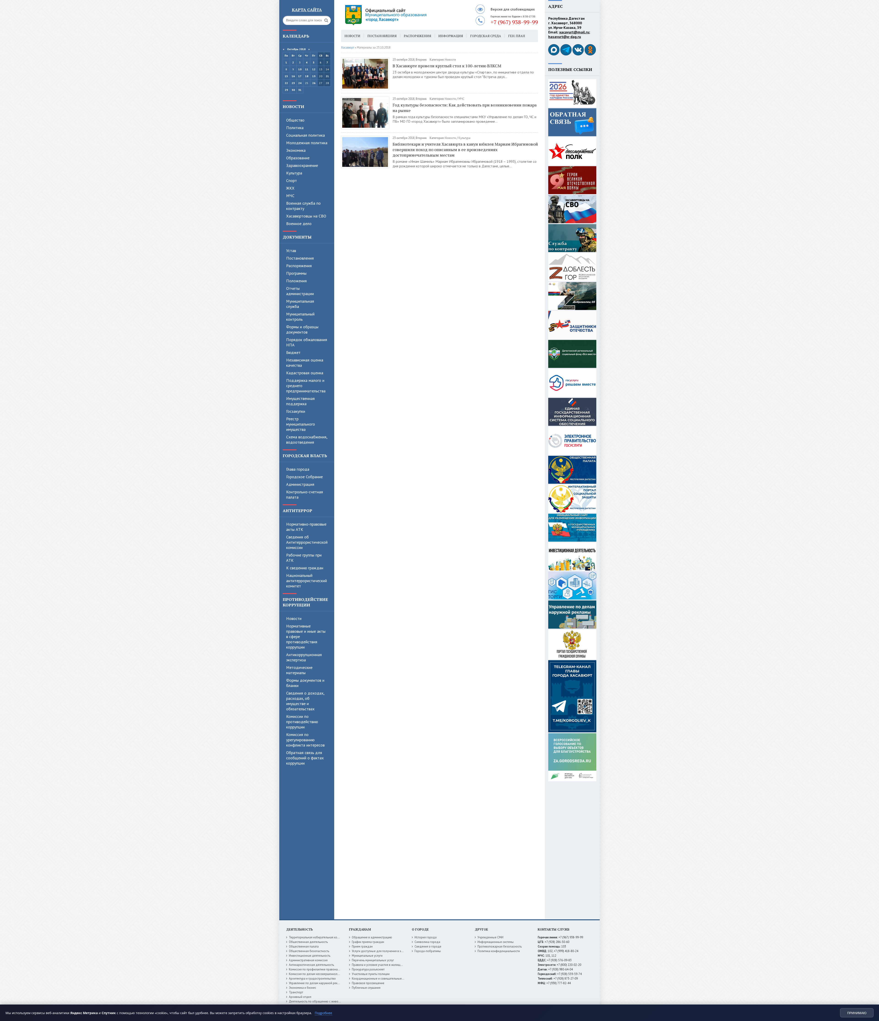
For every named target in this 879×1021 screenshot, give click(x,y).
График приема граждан (368, 942)
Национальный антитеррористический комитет (306, 581)
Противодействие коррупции (305, 602)
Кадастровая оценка (304, 372)
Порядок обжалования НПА (306, 342)
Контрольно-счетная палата (304, 494)
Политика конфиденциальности (498, 951)
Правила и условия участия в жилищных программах (387, 965)
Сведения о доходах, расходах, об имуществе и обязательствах (305, 700)
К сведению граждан (304, 567)
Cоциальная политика (305, 135)
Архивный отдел (300, 997)
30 (293, 90)
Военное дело (299, 223)
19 (313, 76)
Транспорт (296, 992)
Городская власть (305, 455)
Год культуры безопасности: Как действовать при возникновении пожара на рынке (465, 107)
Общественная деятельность (308, 942)
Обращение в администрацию (372, 937)
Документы (297, 237)
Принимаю (856, 1013)
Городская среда (485, 36)
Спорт (291, 180)
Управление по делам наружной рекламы (317, 983)
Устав (291, 250)
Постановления (300, 258)
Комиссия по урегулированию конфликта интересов (305, 740)
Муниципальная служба (300, 304)
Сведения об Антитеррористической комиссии (307, 542)
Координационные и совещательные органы (382, 978)
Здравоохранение (302, 165)
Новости (293, 106)
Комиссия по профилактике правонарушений (319, 969)
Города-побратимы (428, 951)
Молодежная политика (306, 142)
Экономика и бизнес (302, 988)
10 (299, 69)
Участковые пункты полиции (371, 974)
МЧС (290, 195)
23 (293, 83)
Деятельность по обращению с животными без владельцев (329, 1001)
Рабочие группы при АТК (304, 557)
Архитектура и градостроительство (312, 978)
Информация (450, 36)
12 (313, 69)
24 (299, 83)
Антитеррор (297, 510)
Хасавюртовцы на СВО (306, 216)
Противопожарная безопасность (499, 946)
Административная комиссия (308, 960)
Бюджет (293, 352)
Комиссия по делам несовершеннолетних (317, 974)
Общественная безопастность (309, 951)
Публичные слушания (366, 988)
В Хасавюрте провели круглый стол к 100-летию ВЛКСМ (447, 65)
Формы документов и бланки (305, 683)
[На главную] (398, 14)
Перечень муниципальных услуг (373, 960)
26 (313, 83)
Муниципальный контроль (300, 316)
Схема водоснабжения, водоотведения (306, 439)
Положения (296, 280)
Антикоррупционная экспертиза (304, 657)
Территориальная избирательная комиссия (318, 937)
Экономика (296, 150)
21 (327, 76)
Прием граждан (362, 946)
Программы (296, 273)
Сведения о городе (428, 946)
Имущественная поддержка (300, 401)
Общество (295, 120)
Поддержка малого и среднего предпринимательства (306, 386)
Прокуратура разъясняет (368, 969)
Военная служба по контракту (303, 206)
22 (286, 83)
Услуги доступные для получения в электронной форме (389, 951)
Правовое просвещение (368, 983)
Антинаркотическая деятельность (311, 965)
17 (299, 76)
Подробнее (323, 1013)
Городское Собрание (304, 476)
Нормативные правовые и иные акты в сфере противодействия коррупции (306, 636)
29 (286, 90)
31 (299, 90)
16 (293, 76)
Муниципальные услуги (367, 956)
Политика (295, 127)
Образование (297, 157)
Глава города (297, 469)
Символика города (427, 942)
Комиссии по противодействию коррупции (302, 722)
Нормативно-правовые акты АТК (306, 526)
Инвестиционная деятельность (309, 956)
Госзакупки (295, 411)
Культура (294, 173)
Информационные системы (495, 942)
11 (306, 69)
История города (426, 937)
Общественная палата (304, 946)
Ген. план (516, 36)
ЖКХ (290, 188)
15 (286, 76)
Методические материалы (299, 670)
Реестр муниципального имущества (300, 424)
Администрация (300, 484)
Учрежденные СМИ (490, 937)
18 (306, 76)
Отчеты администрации (300, 291)
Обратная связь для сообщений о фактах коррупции (305, 758)
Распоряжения (299, 265)
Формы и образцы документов (302, 329)
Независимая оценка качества (304, 362)
